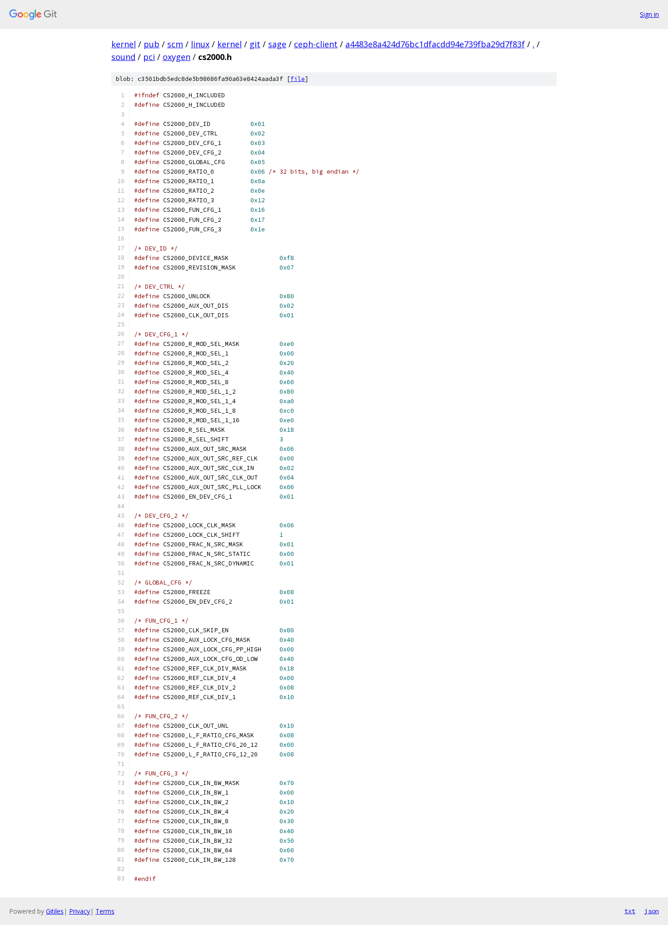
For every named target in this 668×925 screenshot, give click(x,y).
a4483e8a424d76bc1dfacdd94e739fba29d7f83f (435, 44)
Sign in (649, 14)
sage (277, 44)
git (254, 44)
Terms (105, 911)
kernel (123, 44)
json (651, 911)
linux (200, 44)
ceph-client (316, 44)
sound (123, 56)
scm (175, 44)
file (297, 79)
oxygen (176, 56)
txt (629, 911)
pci (149, 56)
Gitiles (55, 911)
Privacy (79, 911)
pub (152, 44)
